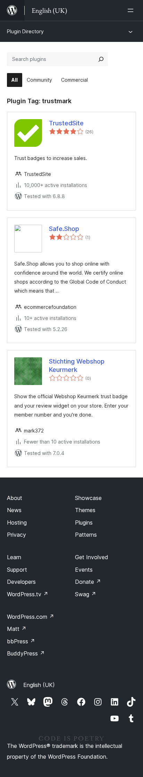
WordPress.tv (27, 594)
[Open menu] (132, 10)
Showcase (88, 497)
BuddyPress (26, 653)
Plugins (84, 522)
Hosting (17, 522)
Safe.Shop (64, 228)
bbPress (21, 641)
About (14, 497)
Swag (85, 594)
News (14, 510)
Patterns (86, 534)
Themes (85, 510)
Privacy (16, 534)
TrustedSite (66, 123)
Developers (21, 581)
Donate (88, 581)
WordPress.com (30, 616)
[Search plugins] (101, 59)
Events (84, 569)
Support (17, 569)
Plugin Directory (25, 31)
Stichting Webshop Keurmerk (76, 365)
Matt (16, 628)
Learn (14, 557)
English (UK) (39, 684)
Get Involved (91, 557)
